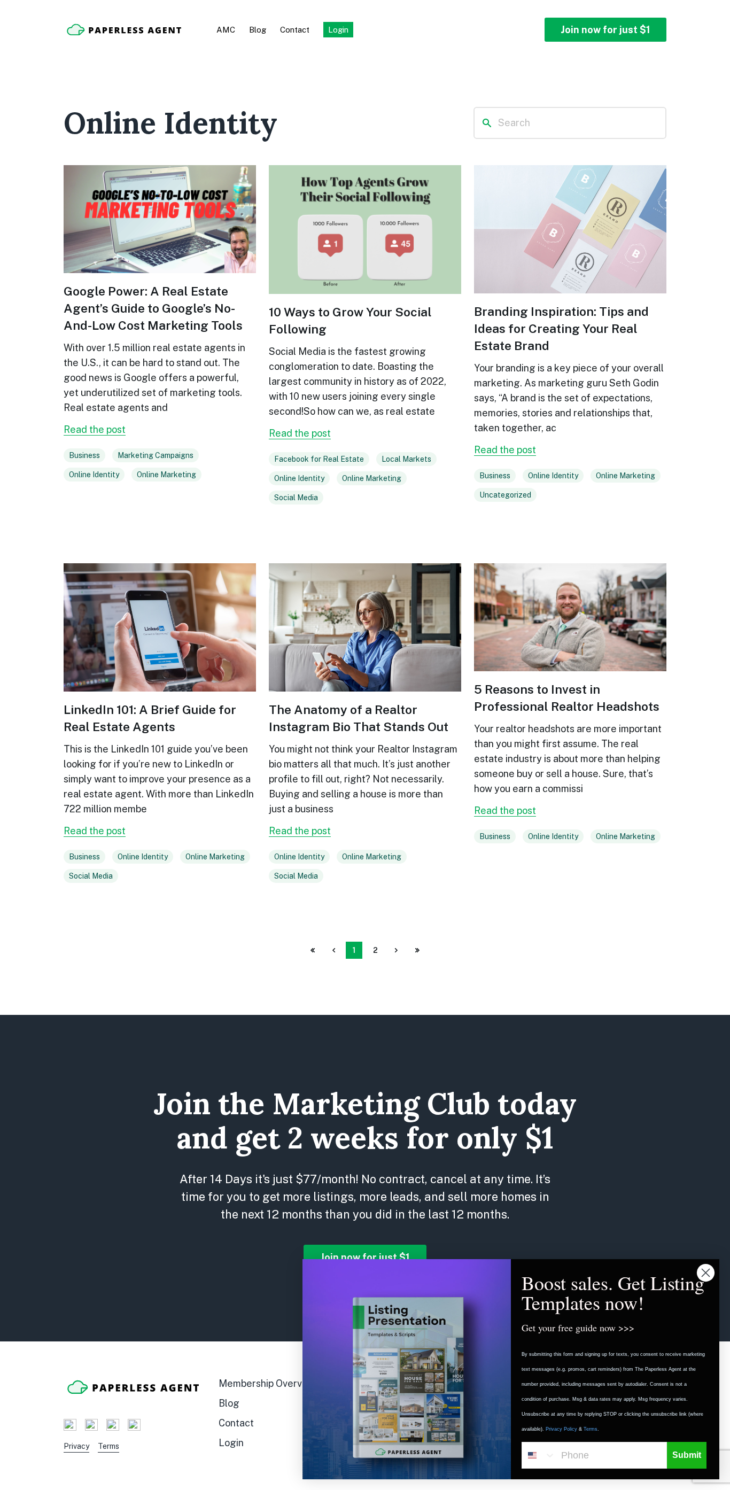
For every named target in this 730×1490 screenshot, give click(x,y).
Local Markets (406, 459)
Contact (294, 29)
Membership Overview (268, 1383)
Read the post (95, 429)
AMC (225, 29)
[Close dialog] (705, 1272)
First (312, 951)
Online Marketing (166, 474)
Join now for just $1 (605, 29)
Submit (686, 1455)
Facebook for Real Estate (319, 459)
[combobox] (539, 1455)
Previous (333, 951)
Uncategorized (505, 495)
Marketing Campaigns (155, 455)
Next (396, 951)
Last (417, 951)
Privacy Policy (561, 1429)
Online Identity (94, 474)
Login (231, 1442)
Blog (257, 29)
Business (84, 455)
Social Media (296, 497)
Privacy (76, 1446)
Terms (108, 1446)
